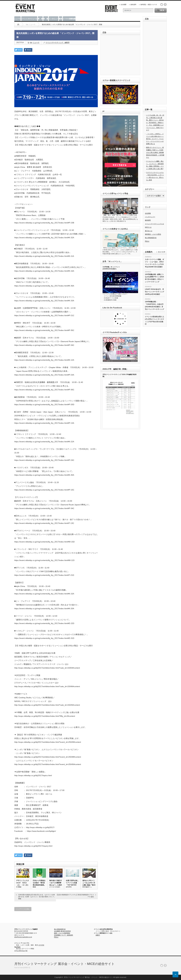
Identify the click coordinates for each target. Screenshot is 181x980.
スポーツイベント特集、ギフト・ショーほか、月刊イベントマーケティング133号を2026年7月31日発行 (154, 263)
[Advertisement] (121, 55)
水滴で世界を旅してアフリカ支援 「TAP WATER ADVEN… (72, 884)
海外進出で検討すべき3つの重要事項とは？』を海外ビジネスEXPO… (55, 884)
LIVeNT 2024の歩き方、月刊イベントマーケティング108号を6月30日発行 (154, 291)
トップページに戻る (22, 909)
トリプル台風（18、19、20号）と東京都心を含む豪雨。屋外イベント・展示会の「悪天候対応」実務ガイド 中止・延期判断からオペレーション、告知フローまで (155, 122)
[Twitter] (161, 965)
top (31, 42)
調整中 (98, 935)
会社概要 (123, 4)
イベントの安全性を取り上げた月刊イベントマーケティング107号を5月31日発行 (154, 320)
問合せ (147, 241)
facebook (165, 4)
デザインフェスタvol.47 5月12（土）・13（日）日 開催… (22, 884)
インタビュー (53, 19)
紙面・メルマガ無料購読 (62, 933)
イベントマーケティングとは (154, 224)
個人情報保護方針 (151, 237)
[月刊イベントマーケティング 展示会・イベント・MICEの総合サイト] (25, 11)
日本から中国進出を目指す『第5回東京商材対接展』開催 (39, 884)
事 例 (40, 19)
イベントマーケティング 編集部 (57, 42)
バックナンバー (150, 217)
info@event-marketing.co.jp (23, 937)
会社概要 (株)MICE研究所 (62, 931)
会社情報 (148, 213)
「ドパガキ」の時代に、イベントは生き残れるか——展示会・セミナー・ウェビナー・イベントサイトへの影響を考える (155, 139)
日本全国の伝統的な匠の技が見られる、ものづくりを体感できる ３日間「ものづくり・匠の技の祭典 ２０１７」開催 (37, 897)
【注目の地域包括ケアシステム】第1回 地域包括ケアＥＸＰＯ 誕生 (75, 895)
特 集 (45, 19)
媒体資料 (133, 4)
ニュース (17, 19)
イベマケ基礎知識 (69, 19)
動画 (60, 19)
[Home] (18, 24)
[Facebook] (165, 965)
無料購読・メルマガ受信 (153, 234)
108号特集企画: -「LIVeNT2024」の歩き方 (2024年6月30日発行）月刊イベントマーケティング (154, 305)
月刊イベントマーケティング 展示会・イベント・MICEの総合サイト (64, 964)
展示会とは (148, 231)
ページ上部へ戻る (175, 974)
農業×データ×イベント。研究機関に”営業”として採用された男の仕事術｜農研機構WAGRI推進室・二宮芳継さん (155, 152)
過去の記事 (161, 252)
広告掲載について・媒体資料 (63, 935)
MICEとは (148, 227)
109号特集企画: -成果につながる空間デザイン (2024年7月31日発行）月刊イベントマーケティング (154, 278)
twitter (161, 4)
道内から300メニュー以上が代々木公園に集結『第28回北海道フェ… (88, 884)
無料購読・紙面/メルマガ (148, 4)
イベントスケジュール (29, 19)
